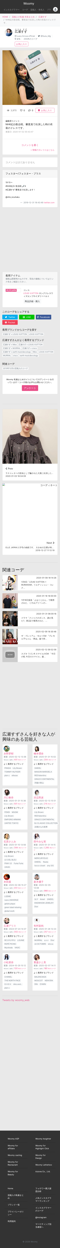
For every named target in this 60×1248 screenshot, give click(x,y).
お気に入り (21, 44)
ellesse (15, 775)
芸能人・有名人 (37, 10)
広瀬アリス (10, 925)
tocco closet (39, 865)
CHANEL (8, 977)
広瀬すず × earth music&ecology (17, 352)
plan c (7, 775)
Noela (45, 862)
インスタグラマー (12, 10)
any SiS (50, 865)
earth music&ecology (29, 355)
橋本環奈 (39, 753)
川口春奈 (9, 797)
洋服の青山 (39, 783)
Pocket (11, 322)
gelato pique (9, 903)
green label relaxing (12, 907)
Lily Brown (17, 768)
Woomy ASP (13, 1139)
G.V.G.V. (7, 984)
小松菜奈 (9, 962)
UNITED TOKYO (11, 823)
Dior (36, 906)
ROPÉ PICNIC (10, 944)
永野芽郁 (9, 753)
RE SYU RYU (9, 940)
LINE (28, 317)
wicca (50, 944)
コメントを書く (30, 145)
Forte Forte (18, 863)
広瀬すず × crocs (29, 348)
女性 (18, 39)
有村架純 (39, 925)
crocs (15, 355)
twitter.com (49, 202)
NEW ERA (49, 980)
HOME (5, 17)
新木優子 (39, 881)
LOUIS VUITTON (30, 293)
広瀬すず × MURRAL (11, 348)
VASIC (17, 947)
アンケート (30, 388)
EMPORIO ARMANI (12, 819)
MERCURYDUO (41, 858)
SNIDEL (37, 768)
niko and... (17, 984)
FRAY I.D (8, 863)
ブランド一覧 (14, 1205)
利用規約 (12, 1221)
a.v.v (46, 940)
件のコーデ (20, 760)
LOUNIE (20, 940)
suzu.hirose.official (26, 36)
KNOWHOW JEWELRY (44, 903)
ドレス (26, 290)
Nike (35, 352)
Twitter (11, 317)
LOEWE (7, 896)
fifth (36, 984)
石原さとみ (10, 841)
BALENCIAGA (40, 977)
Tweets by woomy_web (16, 1000)
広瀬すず (42, 17)
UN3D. (7, 867)
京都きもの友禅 (40, 827)
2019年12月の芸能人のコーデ (15, 368)
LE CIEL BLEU (10, 860)
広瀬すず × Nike (10, 344)
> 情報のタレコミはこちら (42, 150)
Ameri (42, 899)
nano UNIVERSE (11, 900)
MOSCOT (38, 980)
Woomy (28, 3)
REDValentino (40, 775)
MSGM (15, 812)
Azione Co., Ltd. (42, 1171)
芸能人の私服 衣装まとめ (23, 17)
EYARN (43, 984)
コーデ (25, 10)
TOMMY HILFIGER (12, 772)
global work (9, 911)
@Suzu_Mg (46, 36)
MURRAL (7, 355)
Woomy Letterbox (43, 1165)
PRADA (7, 768)
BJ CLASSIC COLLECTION (46, 823)
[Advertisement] (30, 239)
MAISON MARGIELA (43, 772)
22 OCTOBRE (40, 944)
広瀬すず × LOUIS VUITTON (15, 334)
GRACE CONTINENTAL (44, 779)
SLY (36, 899)
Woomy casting (15, 1155)
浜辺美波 (39, 797)
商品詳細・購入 (32, 301)
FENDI (7, 812)
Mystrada (8, 947)
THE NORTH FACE (12, 980)
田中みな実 (40, 841)
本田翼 (7, 881)
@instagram (40, 1217)
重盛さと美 (40, 962)
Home (10, 1188)
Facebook (44, 317)
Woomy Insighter (43, 1139)
